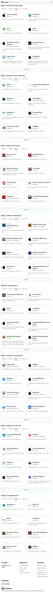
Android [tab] (11, 9)
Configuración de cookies (42, 576)
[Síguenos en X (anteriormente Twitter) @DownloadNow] (5, 584)
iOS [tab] (20, 9)
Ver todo (26, 69)
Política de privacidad (41, 565)
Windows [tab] (4, 9)
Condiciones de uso (41, 568)
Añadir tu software (23, 568)
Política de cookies (41, 570)
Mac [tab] (16, 9)
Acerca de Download (23, 565)
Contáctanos (22, 570)
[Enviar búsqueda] (11, 2)
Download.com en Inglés (24, 572)
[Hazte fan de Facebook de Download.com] (3, 584)
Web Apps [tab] (25, 9)
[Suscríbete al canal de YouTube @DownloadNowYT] (8, 584)
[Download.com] (5, 2)
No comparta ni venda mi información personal (42, 573)
